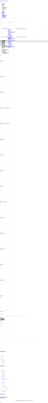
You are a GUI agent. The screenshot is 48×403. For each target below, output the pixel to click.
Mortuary (9, 38)
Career (3, 6)
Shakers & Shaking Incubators (11, 40)
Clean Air (9, 30)
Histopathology (10, 29)
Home (3, 3)
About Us (3, 4)
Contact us (25, 28)
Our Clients (4, 8)
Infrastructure (4, 7)
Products (8, 28)
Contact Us (4, 9)
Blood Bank (9, 31)
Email (1, 317)
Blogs (3, 5)
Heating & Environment (11, 32)
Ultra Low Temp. (10, 43)
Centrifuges (9, 42)
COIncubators (10, 44)
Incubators (9, 41)
